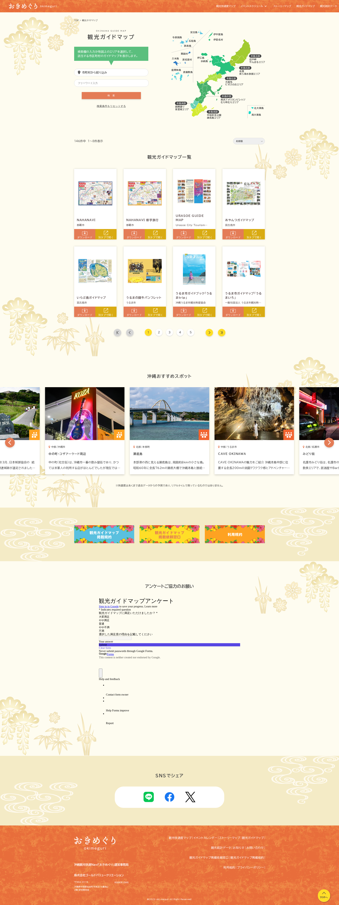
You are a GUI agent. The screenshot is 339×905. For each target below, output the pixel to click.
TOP (76, 20)
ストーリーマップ (229, 837)
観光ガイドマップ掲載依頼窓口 (209, 857)
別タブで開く (106, 237)
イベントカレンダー (205, 837)
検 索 (111, 95)
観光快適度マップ (180, 837)
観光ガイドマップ (90, 20)
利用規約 (229, 867)
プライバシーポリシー (250, 867)
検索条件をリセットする (111, 106)
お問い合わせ (255, 847)
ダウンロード (85, 237)
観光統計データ (221, 847)
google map (121, 882)
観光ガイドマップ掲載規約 (247, 857)
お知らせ (238, 847)
